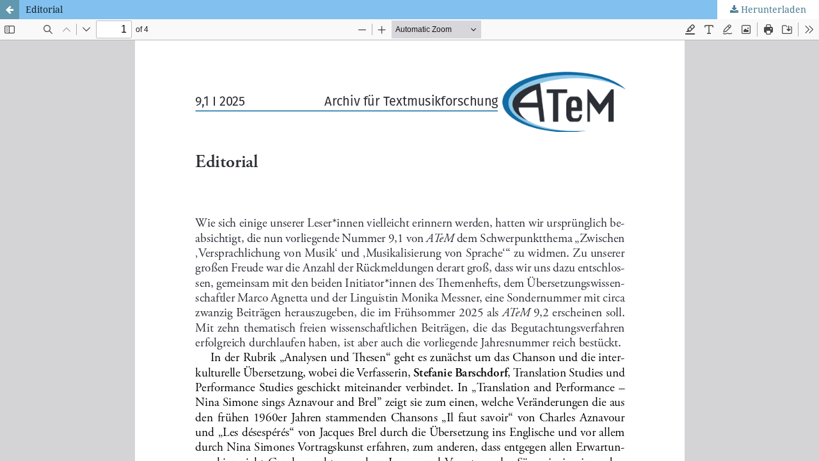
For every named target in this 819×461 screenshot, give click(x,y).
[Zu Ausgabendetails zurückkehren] (9, 9)
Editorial (44, 9)
